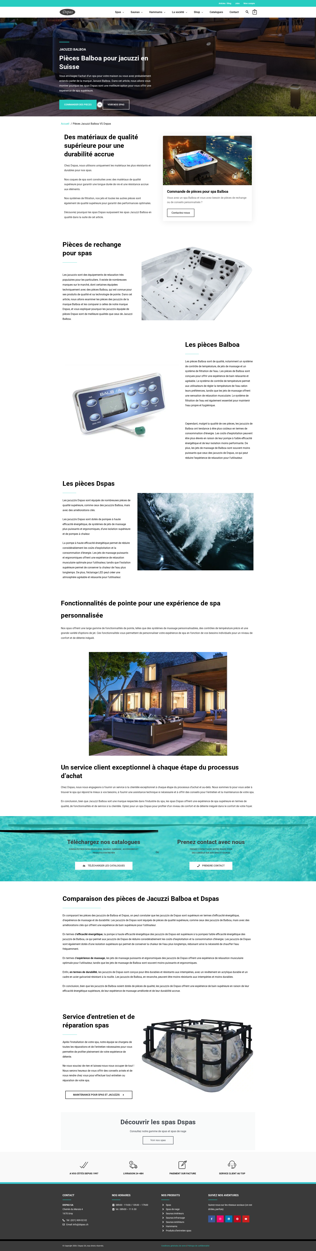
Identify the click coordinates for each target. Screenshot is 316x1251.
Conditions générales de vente (173, 1246)
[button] (247, 12)
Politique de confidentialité (198, 1246)
